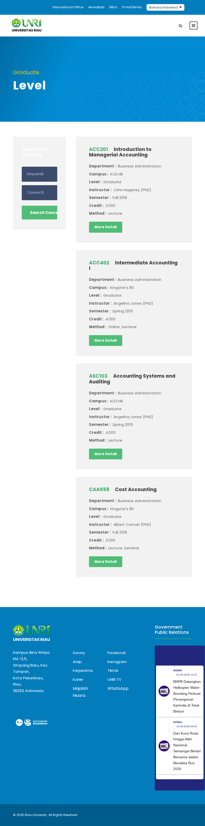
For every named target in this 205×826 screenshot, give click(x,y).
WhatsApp (118, 688)
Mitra (113, 7)
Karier (78, 679)
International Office (68, 7)
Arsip (77, 661)
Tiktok (113, 670)
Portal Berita (132, 7)
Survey (79, 652)
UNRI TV (114, 679)
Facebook (117, 652)
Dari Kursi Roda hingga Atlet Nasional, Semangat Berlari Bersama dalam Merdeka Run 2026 (187, 751)
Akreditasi (96, 7)
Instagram (117, 661)
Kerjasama (83, 670)
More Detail (105, 226)
